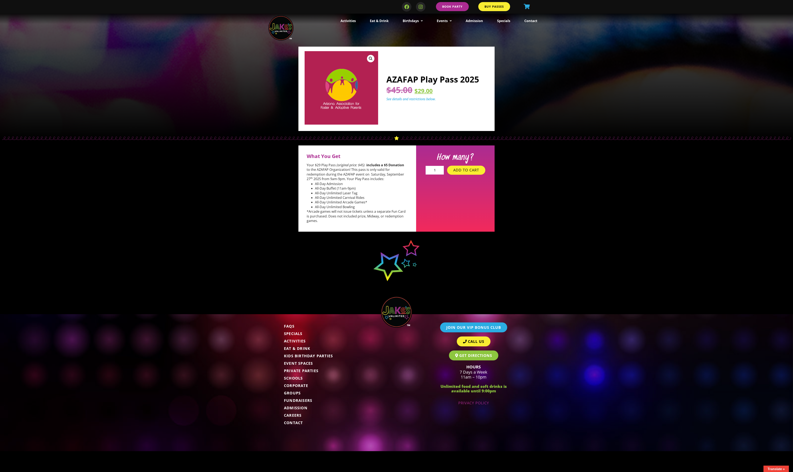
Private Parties (301, 370)
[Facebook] (406, 7)
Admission (474, 21)
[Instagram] (420, 7)
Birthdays (411, 21)
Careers (293, 415)
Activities (348, 21)
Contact (530, 21)
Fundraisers (298, 400)
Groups (292, 393)
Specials (503, 21)
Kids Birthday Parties (308, 355)
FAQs (289, 326)
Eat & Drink (379, 21)
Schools (293, 378)
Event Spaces (298, 363)
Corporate (296, 385)
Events (442, 21)
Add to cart (466, 170)
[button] (370, 58)
